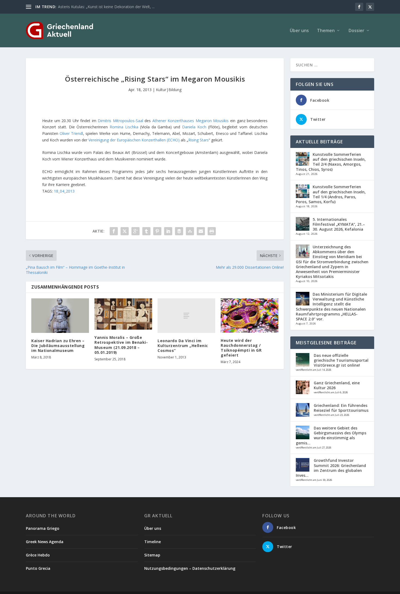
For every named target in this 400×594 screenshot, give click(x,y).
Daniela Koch (194, 126)
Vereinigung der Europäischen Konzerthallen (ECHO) (134, 140)
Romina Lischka (124, 126)
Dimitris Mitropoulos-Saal (120, 120)
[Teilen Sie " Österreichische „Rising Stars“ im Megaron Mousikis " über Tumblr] (146, 231)
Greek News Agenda (44, 541)
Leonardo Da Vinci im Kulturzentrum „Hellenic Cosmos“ (183, 345)
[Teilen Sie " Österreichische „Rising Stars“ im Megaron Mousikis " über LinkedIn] (168, 231)
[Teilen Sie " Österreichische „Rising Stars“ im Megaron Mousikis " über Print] (211, 231)
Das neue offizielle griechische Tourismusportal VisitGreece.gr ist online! (341, 360)
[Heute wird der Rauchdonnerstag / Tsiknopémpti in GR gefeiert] (249, 315)
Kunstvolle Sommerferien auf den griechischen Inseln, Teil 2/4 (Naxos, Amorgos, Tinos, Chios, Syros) (331, 162)
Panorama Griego (42, 528)
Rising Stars (198, 140)
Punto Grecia (38, 568)
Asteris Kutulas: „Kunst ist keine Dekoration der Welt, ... (106, 6)
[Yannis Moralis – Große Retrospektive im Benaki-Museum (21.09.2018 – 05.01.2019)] (123, 314)
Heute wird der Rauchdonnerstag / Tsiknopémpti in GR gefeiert (241, 348)
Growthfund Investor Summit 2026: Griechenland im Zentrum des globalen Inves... (331, 468)
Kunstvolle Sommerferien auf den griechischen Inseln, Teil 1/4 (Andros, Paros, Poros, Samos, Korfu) (331, 194)
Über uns (299, 30)
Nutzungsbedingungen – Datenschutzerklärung (189, 568)
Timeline (152, 541)
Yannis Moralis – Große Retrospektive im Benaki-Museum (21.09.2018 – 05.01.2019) (121, 345)
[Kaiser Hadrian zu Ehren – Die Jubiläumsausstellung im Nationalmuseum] (60, 315)
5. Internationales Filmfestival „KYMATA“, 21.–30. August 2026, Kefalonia (339, 224)
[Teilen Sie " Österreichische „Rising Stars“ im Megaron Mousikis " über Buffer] (179, 231)
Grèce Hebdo (38, 555)
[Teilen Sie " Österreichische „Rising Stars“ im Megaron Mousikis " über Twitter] (124, 231)
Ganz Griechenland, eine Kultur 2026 (337, 385)
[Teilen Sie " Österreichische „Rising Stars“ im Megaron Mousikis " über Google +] (135, 231)
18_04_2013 (64, 191)
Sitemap (152, 555)
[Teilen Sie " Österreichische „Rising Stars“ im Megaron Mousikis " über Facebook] (113, 231)
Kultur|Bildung (168, 89)
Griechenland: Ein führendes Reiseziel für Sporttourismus (341, 408)
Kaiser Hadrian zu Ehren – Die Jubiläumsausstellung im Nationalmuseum (58, 345)
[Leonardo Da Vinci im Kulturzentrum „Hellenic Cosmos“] (186, 315)
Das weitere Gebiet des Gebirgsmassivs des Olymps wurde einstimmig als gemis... (331, 435)
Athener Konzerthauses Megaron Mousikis (190, 120)
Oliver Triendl (71, 133)
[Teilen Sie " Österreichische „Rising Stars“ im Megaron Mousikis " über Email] (200, 231)
